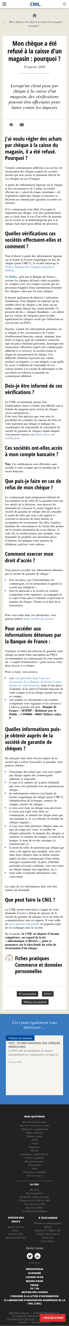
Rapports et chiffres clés (47, 1230)
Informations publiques (20, 1319)
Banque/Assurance (34, 1161)
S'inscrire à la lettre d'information (34, 1296)
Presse (34, 1285)
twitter (30, 1256)
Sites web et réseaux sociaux (34, 1125)
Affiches (48, 1226)
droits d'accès (43, 434)
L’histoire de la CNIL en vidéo (34, 1200)
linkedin (37, 1256)
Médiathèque (34, 1269)
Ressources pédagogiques (47, 1223)
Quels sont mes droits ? (16, 1228)
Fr (31, 1288)
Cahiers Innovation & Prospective (47, 1235)
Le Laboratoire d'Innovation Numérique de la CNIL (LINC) (34, 1301)
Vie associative (34, 1175)
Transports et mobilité (34, 1172)
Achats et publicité (34, 1157)
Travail (34, 1150)
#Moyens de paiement (35, 1002)
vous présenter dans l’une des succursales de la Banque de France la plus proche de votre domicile (35, 681)
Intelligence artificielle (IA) (35, 1154)
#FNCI (48, 994)
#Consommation (27, 994)
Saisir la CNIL (15, 1233)
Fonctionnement (34, 1193)
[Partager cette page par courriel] (21, 125)
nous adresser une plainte (24, 924)
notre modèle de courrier (39, 619)
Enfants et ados (34, 1136)
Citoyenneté (34, 1164)
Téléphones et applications (34, 1129)
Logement (34, 1147)
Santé (35, 1139)
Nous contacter (40, 1322)
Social (34, 1143)
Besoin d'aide (53, 1318)
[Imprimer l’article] (11, 125)
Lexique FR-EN (34, 1277)
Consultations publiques (34, 1211)
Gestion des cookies (34, 1292)
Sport (34, 1168)
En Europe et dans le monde (34, 1196)
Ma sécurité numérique (34, 1121)
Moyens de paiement (21, 1038)
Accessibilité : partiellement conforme (34, 1316)
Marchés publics (34, 1207)
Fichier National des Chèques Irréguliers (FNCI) (29, 268)
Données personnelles (46, 1313)
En (37, 1288)
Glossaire (34, 1273)
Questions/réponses (16, 1239)
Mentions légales (19, 1313)
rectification (12, 438)
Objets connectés (34, 1132)
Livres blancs (48, 1241)
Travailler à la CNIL (34, 1204)
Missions (34, 1189)
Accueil (34, 15)
